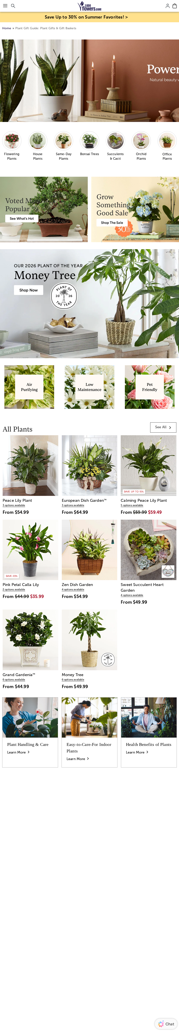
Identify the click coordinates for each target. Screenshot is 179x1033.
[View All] (89, 80)
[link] (163, 427)
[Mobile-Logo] (89, 6)
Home (6, 28)
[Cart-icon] (174, 6)
